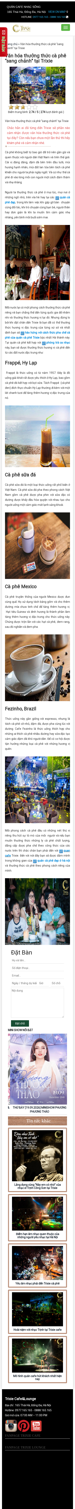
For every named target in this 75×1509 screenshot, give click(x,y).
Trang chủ (11, 44)
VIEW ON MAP (57, 11)
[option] (37, 1074)
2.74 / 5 (33, 112)
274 (43, 112)
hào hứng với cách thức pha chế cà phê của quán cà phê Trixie (37, 335)
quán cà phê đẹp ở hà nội (53, 860)
